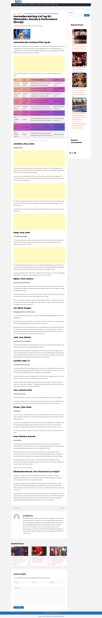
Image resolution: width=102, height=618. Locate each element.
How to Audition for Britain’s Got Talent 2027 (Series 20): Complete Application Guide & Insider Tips (79, 92)
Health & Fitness (23, 4)
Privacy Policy (46, 4)
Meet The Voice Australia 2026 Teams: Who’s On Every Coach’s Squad (78, 69)
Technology (15, 4)
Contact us (39, 4)
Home (15, 13)
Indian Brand (48, 616)
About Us (53, 4)
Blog (57, 4)
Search (71, 12)
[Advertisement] (39, 63)
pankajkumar (24, 26)
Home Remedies (32, 4)
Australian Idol (20, 13)
